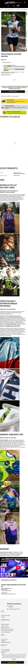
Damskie (17, 9)
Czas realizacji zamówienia (7, 630)
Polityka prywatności (6, 642)
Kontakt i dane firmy (5, 615)
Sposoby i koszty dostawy (7, 629)
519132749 (11, 606)
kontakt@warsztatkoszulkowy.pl (8, 593)
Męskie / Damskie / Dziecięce (9, 9)
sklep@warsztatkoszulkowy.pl (14, 609)
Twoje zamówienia (5, 649)
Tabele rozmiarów (5, 624)
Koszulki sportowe (24, 9)
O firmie (3, 617)
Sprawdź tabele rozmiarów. (6, 552)
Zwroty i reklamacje (5, 632)
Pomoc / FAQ (4, 625)
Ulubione (3, 652)
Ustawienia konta (5, 651)
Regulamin (3, 640)
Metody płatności (5, 627)
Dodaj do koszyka (13, 91)
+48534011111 (4, 592)
